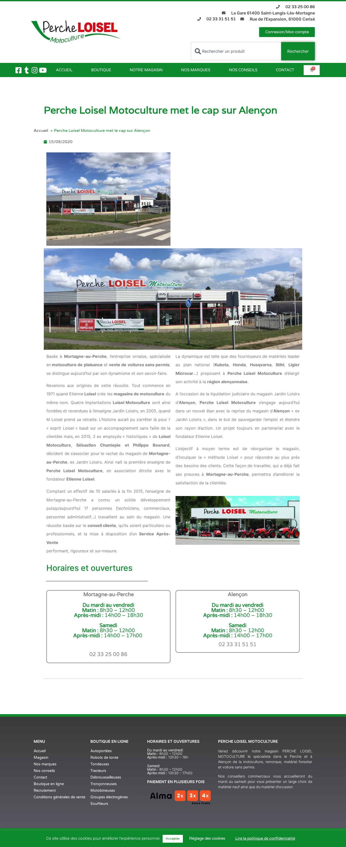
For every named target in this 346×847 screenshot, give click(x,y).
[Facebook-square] (18, 70)
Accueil (64, 70)
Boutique (101, 70)
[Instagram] (35, 70)
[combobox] (236, 51)
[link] (238, 645)
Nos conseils (243, 70)
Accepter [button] (173, 839)
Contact (285, 70)
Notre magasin (146, 70)
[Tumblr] (26, 70)
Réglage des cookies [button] (207, 838)
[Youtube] (43, 70)
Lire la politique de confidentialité (265, 838)
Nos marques (195, 70)
